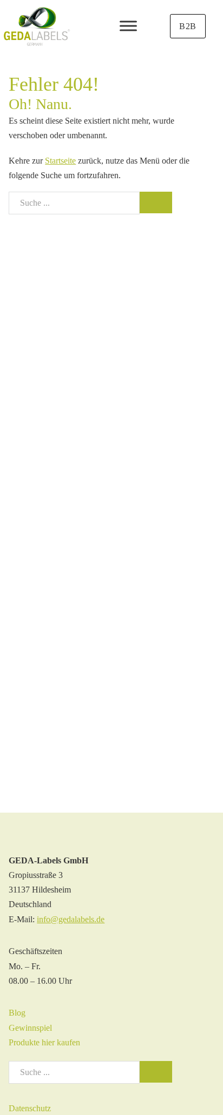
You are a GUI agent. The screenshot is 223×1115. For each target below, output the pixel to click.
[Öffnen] (128, 26)
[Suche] (156, 202)
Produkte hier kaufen (44, 1042)
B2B (187, 26)
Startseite (60, 160)
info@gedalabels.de (70, 919)
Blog (17, 1012)
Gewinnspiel (30, 1027)
